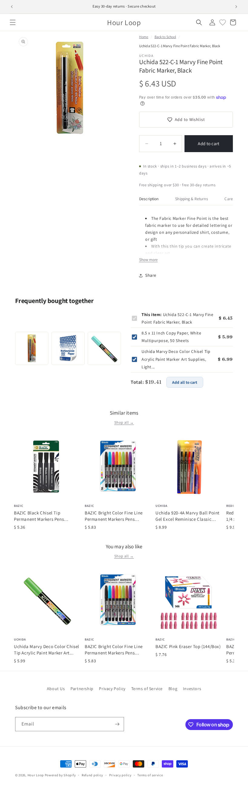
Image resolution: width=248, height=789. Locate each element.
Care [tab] (228, 198)
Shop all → (124, 422)
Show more (148, 259)
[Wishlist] (222, 22)
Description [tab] (149, 198)
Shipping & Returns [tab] (191, 198)
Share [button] (150, 275)
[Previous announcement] (11, 6)
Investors (192, 688)
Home (143, 36)
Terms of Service (147, 688)
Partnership (81, 688)
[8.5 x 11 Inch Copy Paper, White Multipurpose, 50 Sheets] (68, 348)
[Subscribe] (117, 724)
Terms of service (150, 775)
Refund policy (92, 775)
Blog (172, 688)
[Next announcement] (236, 6)
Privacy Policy (112, 688)
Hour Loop (36, 775)
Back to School (165, 36)
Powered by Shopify (60, 775)
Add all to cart (184, 382)
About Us (56, 688)
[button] (12, 22)
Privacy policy (120, 775)
